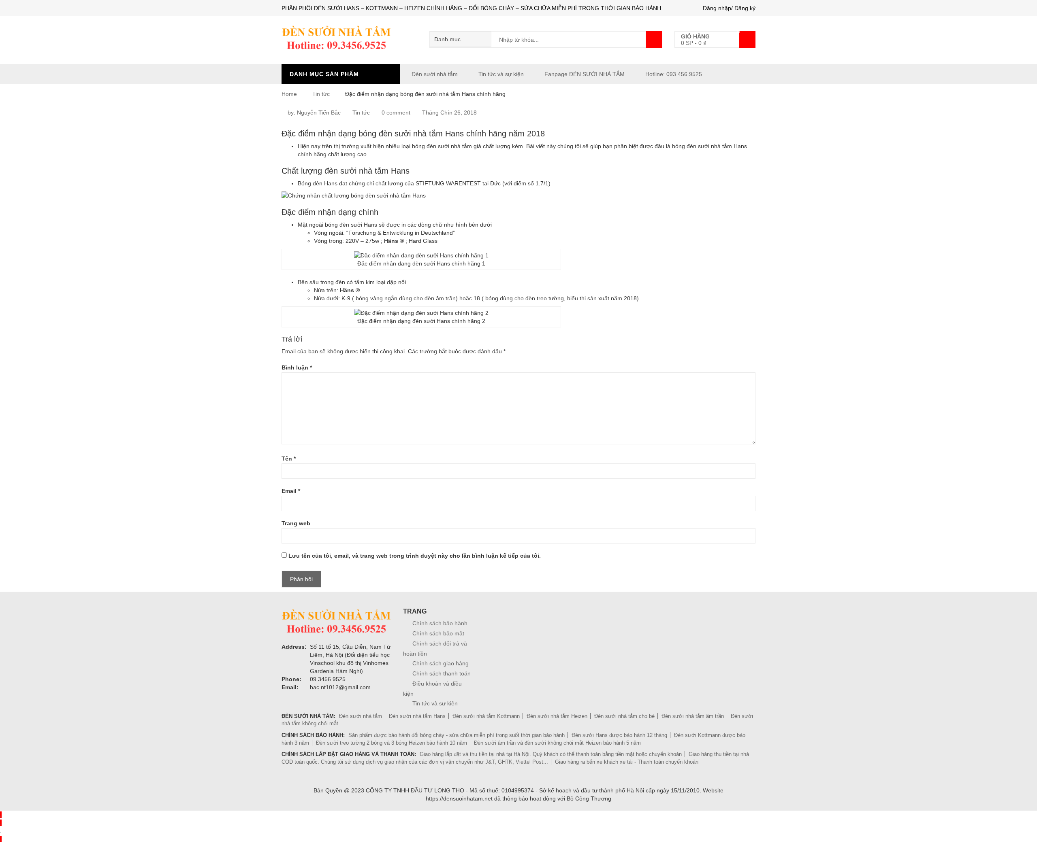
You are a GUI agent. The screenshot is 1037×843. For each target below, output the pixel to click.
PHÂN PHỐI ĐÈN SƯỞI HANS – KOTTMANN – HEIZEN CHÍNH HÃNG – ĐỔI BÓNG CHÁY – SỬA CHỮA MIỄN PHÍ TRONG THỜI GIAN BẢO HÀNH (471, 8)
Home (289, 94)
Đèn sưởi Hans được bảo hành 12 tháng (619, 735)
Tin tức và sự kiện (501, 74)
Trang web (296, 523)
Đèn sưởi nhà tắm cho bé (624, 716)
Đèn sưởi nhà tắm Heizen (557, 716)
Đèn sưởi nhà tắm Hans (417, 716)
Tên (289, 458)
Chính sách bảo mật (438, 633)
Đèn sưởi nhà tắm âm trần (692, 716)
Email (291, 491)
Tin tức (321, 94)
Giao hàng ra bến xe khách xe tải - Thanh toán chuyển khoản (626, 762)
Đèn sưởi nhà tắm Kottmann (486, 716)
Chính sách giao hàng (440, 663)
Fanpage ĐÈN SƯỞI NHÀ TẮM (584, 74)
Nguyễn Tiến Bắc (319, 112)
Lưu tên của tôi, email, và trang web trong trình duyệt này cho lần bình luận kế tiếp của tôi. (414, 555)
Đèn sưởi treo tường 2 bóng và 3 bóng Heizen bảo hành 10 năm (391, 743)
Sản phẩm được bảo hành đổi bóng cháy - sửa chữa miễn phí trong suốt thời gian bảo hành (456, 735)
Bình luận (297, 367)
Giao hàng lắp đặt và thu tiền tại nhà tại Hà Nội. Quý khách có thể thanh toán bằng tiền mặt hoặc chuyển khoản (551, 754)
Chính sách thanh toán (441, 673)
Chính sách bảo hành (439, 623)
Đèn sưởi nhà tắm (434, 74)
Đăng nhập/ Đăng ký (729, 8)
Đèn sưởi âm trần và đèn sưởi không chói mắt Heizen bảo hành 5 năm (557, 743)
